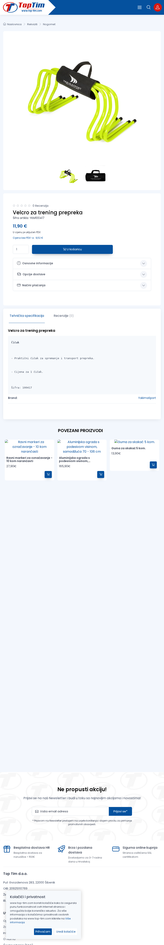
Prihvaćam (42, 932)
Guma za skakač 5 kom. (128, 448)
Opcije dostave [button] (34, 274)
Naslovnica (14, 24)
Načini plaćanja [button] (33, 285)
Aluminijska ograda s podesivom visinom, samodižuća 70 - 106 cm (76, 461)
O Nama (9, 939)
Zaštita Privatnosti (17, 927)
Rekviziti (32, 24)
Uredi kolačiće (66, 932)
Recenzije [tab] (64, 315)
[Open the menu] (140, 7)
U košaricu (74, 249)
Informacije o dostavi (19, 933)
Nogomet (49, 24)
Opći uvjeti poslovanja (19, 921)
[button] (149, 7)
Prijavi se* (120, 811)
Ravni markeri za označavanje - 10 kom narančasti (29, 459)
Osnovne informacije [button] (37, 263)
